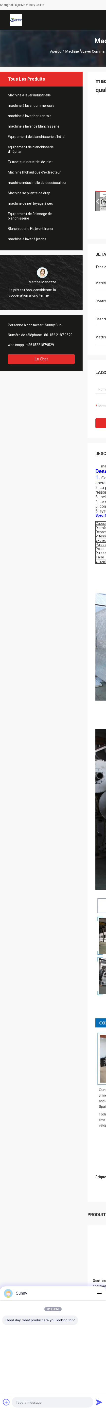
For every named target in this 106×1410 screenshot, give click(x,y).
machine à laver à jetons (27, 239)
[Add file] (6, 1402)
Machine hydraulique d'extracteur (34, 172)
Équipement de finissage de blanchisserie (30, 216)
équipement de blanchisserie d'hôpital (31, 149)
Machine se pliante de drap (29, 193)
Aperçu (55, 51)
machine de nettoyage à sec (30, 203)
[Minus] (99, 1293)
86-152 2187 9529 (58, 335)
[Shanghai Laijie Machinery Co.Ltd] (16, 20)
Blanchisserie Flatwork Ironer (30, 229)
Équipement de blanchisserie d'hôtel (36, 137)
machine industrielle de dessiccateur (37, 183)
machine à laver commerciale (31, 106)
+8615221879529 (40, 345)
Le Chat (41, 359)
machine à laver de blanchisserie (33, 126)
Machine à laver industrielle (29, 95)
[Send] (99, 1402)
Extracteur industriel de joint (30, 162)
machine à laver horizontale (30, 116)
